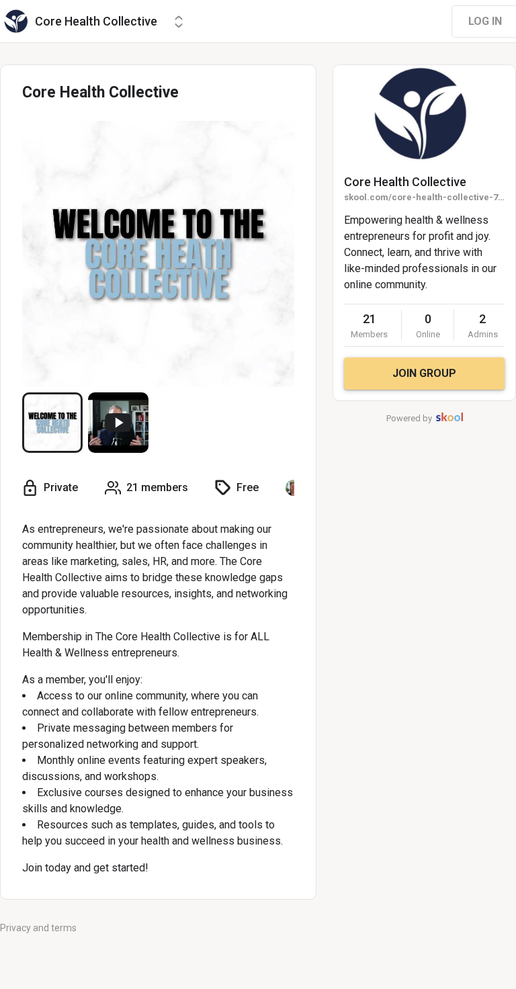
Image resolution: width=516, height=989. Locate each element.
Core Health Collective (405, 182)
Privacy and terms (38, 927)
